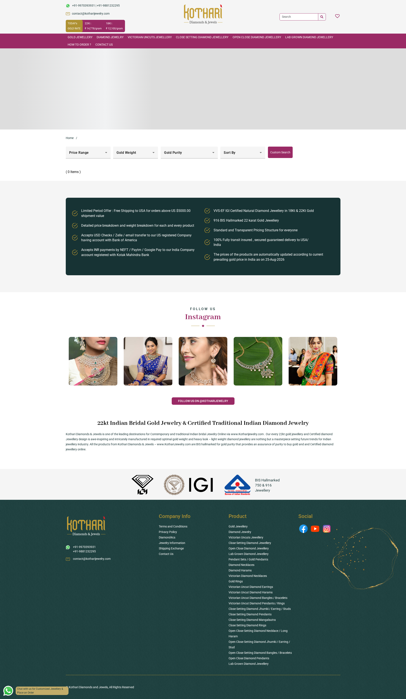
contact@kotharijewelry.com (91, 13)
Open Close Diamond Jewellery (257, 37)
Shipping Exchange (171, 548)
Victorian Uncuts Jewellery (150, 37)
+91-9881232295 (108, 5)
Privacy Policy (168, 532)
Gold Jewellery (80, 37)
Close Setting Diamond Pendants (250, 614)
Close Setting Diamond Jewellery (202, 37)
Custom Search (280, 152)
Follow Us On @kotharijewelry (203, 401)
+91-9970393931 (83, 5)
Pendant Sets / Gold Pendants (248, 559)
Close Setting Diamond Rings (247, 625)
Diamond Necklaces (241, 565)
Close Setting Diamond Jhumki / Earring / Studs (260, 608)
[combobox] (88, 154)
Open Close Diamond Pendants (249, 658)
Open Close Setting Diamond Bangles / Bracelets (260, 652)
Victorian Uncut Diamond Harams (251, 592)
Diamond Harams (240, 570)
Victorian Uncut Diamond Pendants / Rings (257, 603)
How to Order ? (79, 44)
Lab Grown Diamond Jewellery (309, 37)
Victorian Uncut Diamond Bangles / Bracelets (258, 598)
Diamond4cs (167, 537)
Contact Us (104, 44)
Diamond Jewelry (110, 37)
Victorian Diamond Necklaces (248, 576)
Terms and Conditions (173, 526)
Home (70, 138)
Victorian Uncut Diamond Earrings (251, 587)
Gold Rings (236, 581)
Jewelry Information (172, 543)
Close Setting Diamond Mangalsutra (252, 619)
